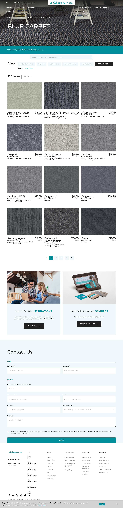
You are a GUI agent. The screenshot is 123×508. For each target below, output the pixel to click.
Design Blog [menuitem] (68, 470)
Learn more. (42, 505)
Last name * (66, 366)
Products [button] (10, 7)
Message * (10, 415)
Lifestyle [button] (53, 64)
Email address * (67, 395)
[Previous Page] (46, 258)
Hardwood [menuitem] (50, 463)
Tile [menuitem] (48, 472)
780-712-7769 (31, 3)
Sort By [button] (26, 76)
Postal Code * (11, 405)
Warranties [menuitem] (85, 471)
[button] (77, 11)
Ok (102, 504)
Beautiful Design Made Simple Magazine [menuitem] (70, 465)
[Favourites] (80, 11)
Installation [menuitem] (85, 474)
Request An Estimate (101, 7)
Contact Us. (40, 50)
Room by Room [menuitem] (104, 460)
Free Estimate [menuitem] (51, 475)
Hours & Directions (84, 7)
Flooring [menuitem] (49, 457)
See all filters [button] (103, 64)
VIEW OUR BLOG (32, 326)
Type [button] (40, 64)
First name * (10, 366)
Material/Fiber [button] (25, 64)
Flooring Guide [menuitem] (86, 463)
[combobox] (59, 57)
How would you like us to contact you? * (19, 384)
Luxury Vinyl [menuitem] (51, 460)
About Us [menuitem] (102, 457)
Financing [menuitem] (50, 478)
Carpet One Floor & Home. (21, 499)
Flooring (19, 17)
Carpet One (10, 17)
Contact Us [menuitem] (10, 11)
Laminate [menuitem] (50, 469)
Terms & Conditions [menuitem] (105, 469)
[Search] (91, 57)
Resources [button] (21, 7)
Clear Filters (29, 68)
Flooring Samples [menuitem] (70, 460)
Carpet (27, 17)
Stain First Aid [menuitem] (86, 460)
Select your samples (87, 324)
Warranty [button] (85, 64)
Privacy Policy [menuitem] (103, 472)
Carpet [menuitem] (49, 466)
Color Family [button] (69, 64)
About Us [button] (31, 7)
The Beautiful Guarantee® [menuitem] (86, 467)
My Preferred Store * (68, 405)
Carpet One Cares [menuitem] (104, 463)
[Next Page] (77, 258)
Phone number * (12, 395)
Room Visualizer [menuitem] (69, 457)
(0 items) (83, 11)
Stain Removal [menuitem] (86, 457)
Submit (61, 440)
